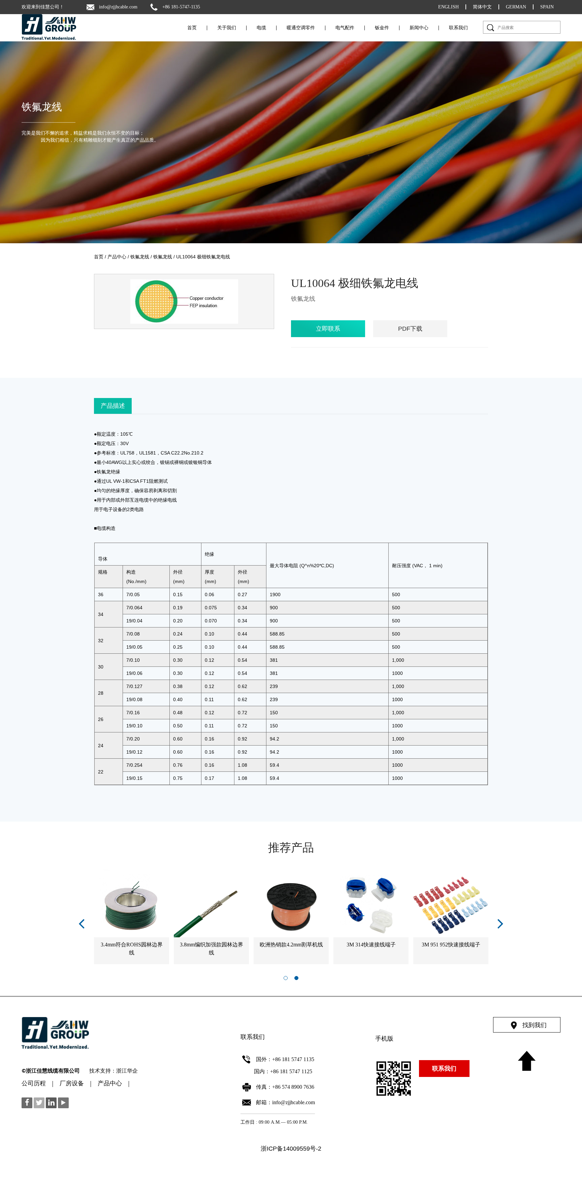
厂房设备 (72, 1084)
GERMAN (516, 6)
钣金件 (382, 28)
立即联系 (328, 328)
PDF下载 (410, 328)
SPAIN (547, 6)
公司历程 (34, 1084)
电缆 (261, 28)
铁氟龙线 (42, 106)
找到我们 (534, 1025)
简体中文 (482, 6)
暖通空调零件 (301, 28)
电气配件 (344, 28)
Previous (81, 923)
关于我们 (226, 28)
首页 (192, 28)
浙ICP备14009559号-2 (291, 1148)
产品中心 (116, 256)
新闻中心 (419, 28)
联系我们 (458, 28)
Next (500, 923)
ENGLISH (448, 6)
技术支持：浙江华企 (113, 1071)
